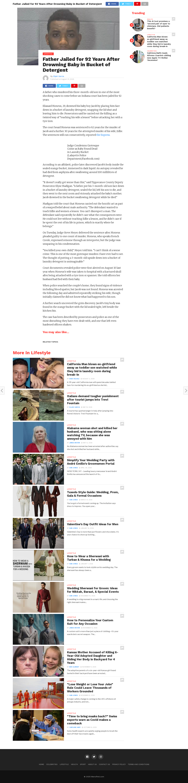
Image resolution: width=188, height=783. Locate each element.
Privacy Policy (119, 764)
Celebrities (51, 764)
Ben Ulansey (74, 667)
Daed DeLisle (74, 379)
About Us (92, 764)
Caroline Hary (75, 727)
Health (74, 764)
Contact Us (104, 764)
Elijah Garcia (58, 76)
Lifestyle (64, 764)
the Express (103, 134)
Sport (83, 764)
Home (41, 764)
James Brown (74, 443)
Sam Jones (73, 468)
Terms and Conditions (138, 764)
